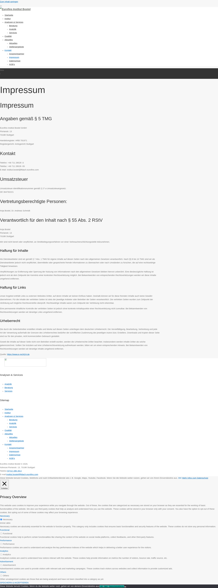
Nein (105, 586)
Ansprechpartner (16, 54)
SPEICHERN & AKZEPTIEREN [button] (14, 583)
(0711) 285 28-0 (14, 471)
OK (101, 586)
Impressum (14, 57)
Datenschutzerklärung (116, 586)
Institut (8, 19)
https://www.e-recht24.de (18, 354)
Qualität (8, 36)
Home (2, 70)
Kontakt (8, 50)
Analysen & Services (14, 22)
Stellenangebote (16, 47)
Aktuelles (9, 40)
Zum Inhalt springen (9, 2)
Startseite (9, 15)
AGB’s (12, 64)
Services (13, 33)
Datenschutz (14, 61)
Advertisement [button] (6, 561)
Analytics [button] (4, 551)
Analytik (12, 29)
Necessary (7, 519)
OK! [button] (180, 478)
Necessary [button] (5, 516)
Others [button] (3, 572)
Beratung (13, 26)
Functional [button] (4, 530)
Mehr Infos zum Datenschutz (195, 478)
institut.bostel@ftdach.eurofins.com (22, 474)
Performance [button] (6, 540)
